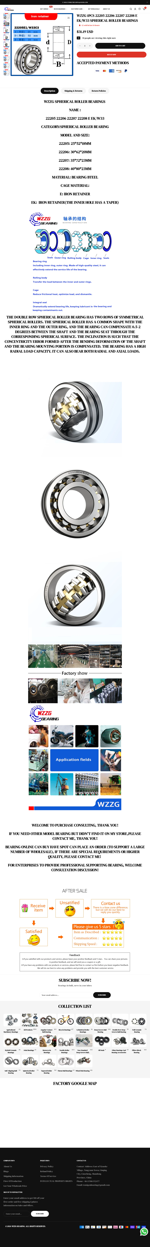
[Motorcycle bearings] (48, 1040)
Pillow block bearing (136, 1051)
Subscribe (102, 995)
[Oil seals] (102, 1040)
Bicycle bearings (65, 1030)
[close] (147, 2)
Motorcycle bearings (47, 1051)
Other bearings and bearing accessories (119, 1051)
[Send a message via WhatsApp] (144, 1231)
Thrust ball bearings (65, 1071)
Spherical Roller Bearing (29, 1072)
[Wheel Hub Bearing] (84, 1061)
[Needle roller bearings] (66, 1040)
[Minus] (80, 45)
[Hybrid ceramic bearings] (12, 1040)
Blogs (6, 1171)
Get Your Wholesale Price (15, 1185)
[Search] (131, 9)
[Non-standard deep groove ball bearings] (84, 1040)
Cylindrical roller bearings (83, 1031)
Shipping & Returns (73, 90)
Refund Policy (46, 1171)
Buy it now (111, 54)
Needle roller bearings (64, 1051)
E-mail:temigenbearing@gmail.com (75, 2)
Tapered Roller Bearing (46, 1072)
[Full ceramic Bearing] (138, 1020)
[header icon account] (135, 9)
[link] (45, 9)
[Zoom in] (68, 18)
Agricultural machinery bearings (11, 1031)
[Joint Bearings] (30, 1040)
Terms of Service (48, 1176)
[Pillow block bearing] (138, 1040)
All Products (28, 1030)
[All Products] (30, 1020)
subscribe (40, 1213)
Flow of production (13, 1181)
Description (49, 90)
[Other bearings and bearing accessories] (120, 1040)
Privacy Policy (47, 1166)
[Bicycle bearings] (66, 1020)
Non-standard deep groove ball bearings (82, 1051)
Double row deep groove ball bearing (119, 1031)
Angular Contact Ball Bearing (46, 1031)
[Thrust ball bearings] (66, 1061)
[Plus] (90, 45)
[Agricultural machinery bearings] (12, 1020)
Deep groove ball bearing (100, 1031)
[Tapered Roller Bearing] (48, 1061)
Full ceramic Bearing (136, 1031)
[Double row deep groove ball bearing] (120, 1020)
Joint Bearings (29, 1050)
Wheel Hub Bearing (83, 1071)
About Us (8, 1166)
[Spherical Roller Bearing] (30, 1061)
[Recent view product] (140, 8)
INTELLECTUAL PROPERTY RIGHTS (56, 1181)
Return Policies (99, 90)
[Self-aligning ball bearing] (12, 1061)
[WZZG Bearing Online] (9, 9)
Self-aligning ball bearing (11, 1072)
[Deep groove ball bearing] (102, 1020)
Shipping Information (13, 1176)
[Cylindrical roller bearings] (84, 1020)
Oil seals (101, 1050)
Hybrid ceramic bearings (11, 1051)
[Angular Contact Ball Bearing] (48, 1020)
